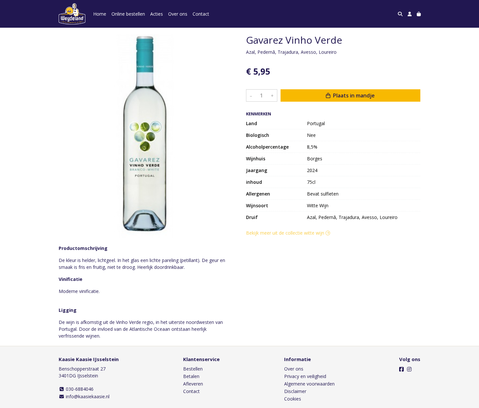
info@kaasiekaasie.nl (87, 396)
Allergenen (258, 194)
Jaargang (256, 170)
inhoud (254, 182)
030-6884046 (79, 389)
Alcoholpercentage (267, 147)
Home (99, 14)
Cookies (292, 399)
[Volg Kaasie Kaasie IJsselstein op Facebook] (401, 369)
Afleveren (193, 384)
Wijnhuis (255, 158)
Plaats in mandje (353, 95)
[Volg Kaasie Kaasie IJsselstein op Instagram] (409, 369)
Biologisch (257, 135)
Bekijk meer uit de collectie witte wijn (286, 233)
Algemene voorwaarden (309, 384)
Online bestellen (128, 14)
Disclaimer (295, 391)
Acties (156, 14)
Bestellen (193, 369)
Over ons (177, 14)
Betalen (191, 376)
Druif (252, 217)
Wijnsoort (257, 205)
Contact (201, 14)
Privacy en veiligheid (305, 376)
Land (251, 123)
